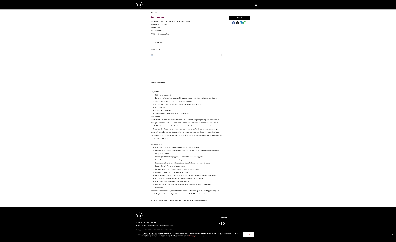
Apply (239, 18)
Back (155, 12)
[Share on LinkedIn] (241, 23)
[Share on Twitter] (237, 23)
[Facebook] (225, 224)
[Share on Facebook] (234, 23)
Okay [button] (248, 234)
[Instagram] (221, 224)
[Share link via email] (245, 23)
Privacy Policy (194, 236)
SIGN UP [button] (224, 217)
